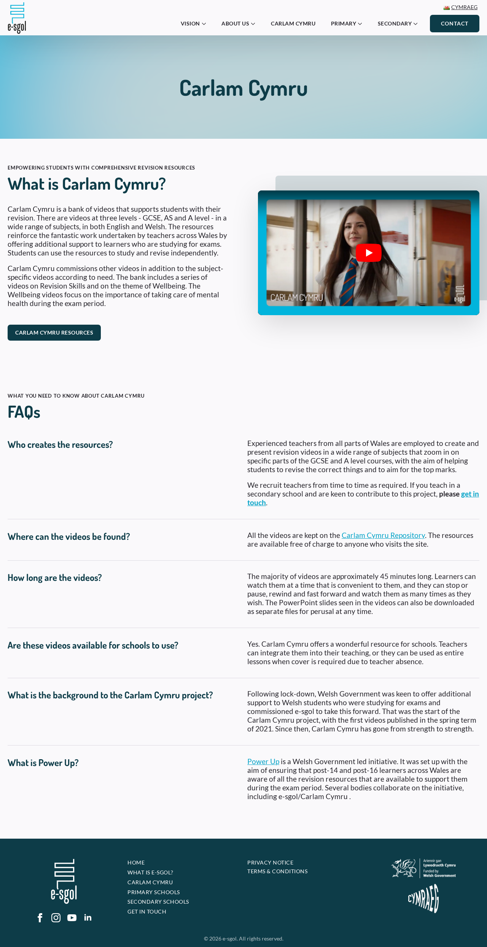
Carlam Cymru (293, 23)
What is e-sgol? (150, 872)
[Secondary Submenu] (418, 23)
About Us (235, 23)
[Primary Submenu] (362, 23)
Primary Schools (153, 892)
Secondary (395, 23)
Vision (190, 23)
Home (136, 862)
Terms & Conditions (277, 871)
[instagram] (56, 917)
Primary (343, 23)
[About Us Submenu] (255, 23)
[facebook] (40, 917)
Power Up (263, 761)
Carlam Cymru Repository (383, 535)
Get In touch (146, 911)
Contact (454, 23)
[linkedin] (88, 917)
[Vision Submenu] (206, 23)
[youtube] (72, 917)
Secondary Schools (158, 901)
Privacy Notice (270, 862)
